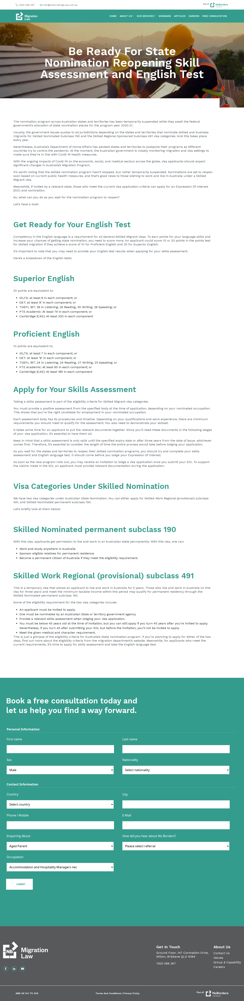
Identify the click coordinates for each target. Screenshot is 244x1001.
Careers (194, 16)
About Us (126, 16)
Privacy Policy (131, 993)
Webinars (165, 16)
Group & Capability (227, 962)
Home (113, 16)
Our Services (145, 16)
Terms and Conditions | (109, 993)
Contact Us (222, 953)
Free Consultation (214, 16)
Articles (179, 16)
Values (218, 957)
